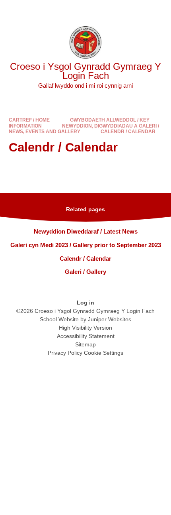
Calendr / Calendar (128, 131)
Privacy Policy (65, 353)
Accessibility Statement (86, 336)
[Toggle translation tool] (119, 10)
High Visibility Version (85, 327)
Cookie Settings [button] (103, 353)
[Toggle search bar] (139, 10)
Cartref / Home (29, 120)
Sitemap (85, 344)
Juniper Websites (109, 319)
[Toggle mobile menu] (161, 10)
